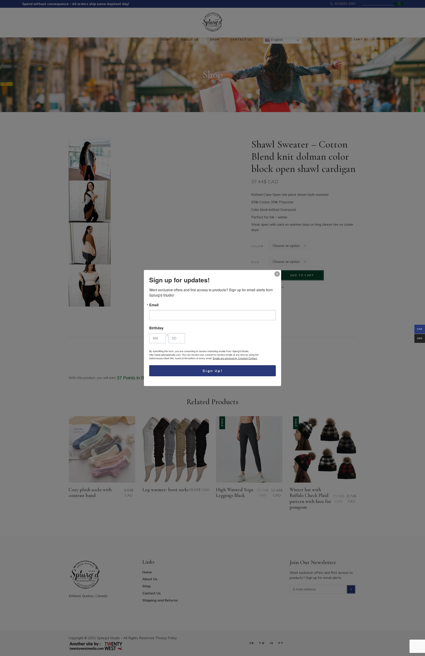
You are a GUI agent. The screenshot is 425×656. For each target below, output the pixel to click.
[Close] (277, 274)
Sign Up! (212, 371)
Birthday (156, 328)
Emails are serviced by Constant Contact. (235, 358)
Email (153, 305)
